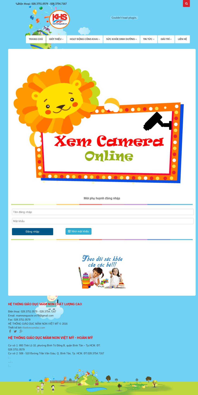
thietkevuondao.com (33, 327)
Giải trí (165, 39)
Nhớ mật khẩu (80, 231)
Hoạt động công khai (84, 39)
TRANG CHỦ (36, 39)
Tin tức (148, 39)
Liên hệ (182, 39)
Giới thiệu (55, 39)
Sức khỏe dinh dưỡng (120, 39)
